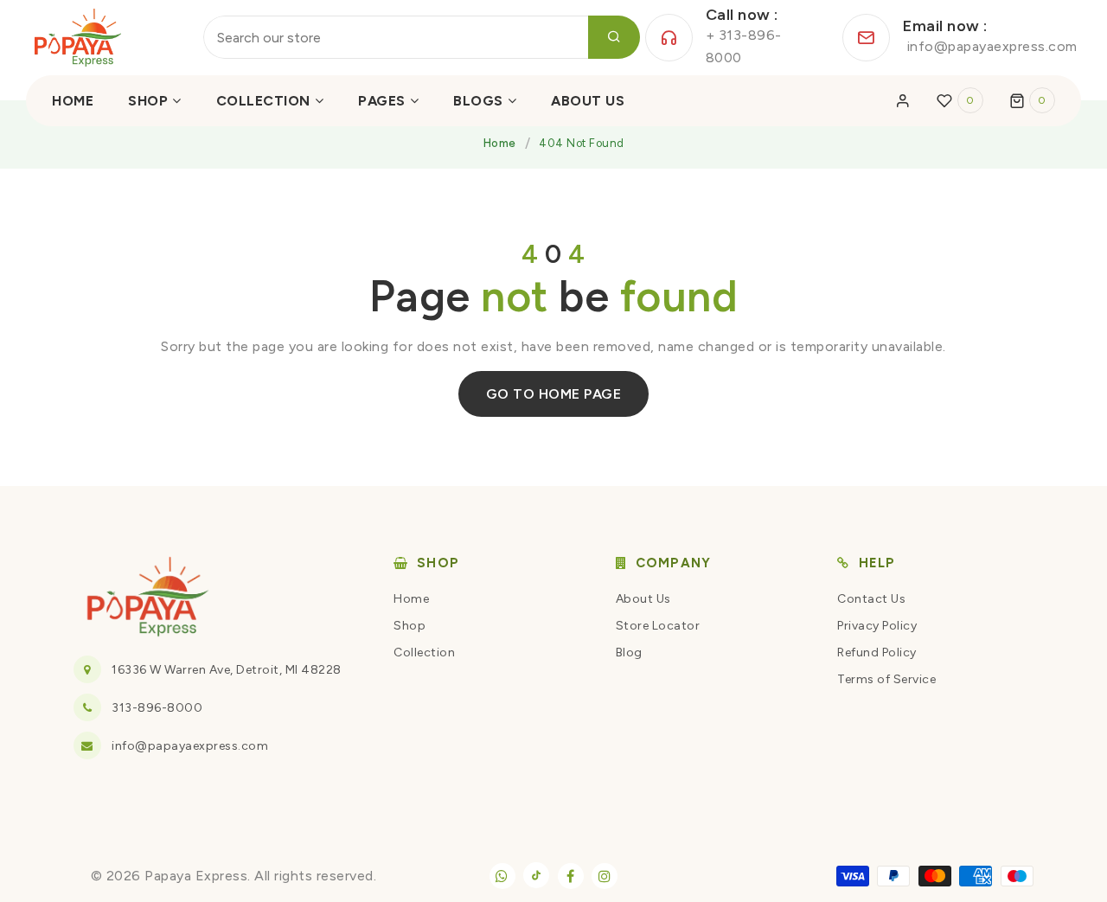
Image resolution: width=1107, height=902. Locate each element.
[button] (1032, 100)
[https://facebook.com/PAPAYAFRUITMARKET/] (571, 876)
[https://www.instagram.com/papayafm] (604, 876)
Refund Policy (877, 652)
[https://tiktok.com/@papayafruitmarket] (536, 875)
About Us (643, 599)
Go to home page (554, 394)
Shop (410, 625)
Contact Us (871, 599)
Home (499, 143)
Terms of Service (886, 679)
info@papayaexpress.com (190, 746)
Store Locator (658, 625)
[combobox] (421, 37)
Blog (629, 652)
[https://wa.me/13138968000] (502, 876)
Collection (424, 652)
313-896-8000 (157, 707)
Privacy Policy (877, 625)
